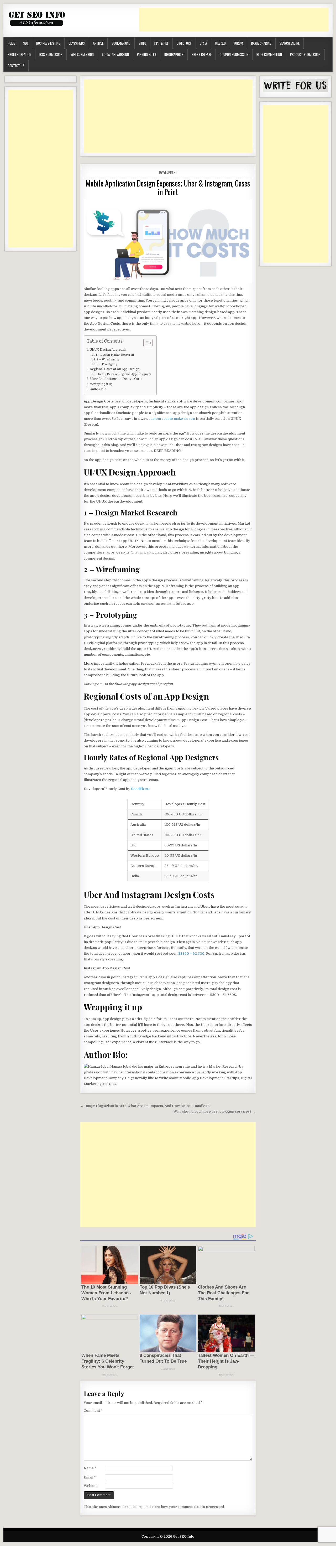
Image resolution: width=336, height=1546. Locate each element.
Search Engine (290, 43)
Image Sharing (261, 43)
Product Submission (305, 54)
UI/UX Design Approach (108, 349)
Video (142, 43)
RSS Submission (50, 54)
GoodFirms (140, 789)
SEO (25, 43)
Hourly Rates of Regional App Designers (124, 374)
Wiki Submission (82, 54)
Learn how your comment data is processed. (187, 1507)
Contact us (16, 65)
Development (168, 172)
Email (90, 1477)
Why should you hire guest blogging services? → (215, 1111)
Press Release (202, 54)
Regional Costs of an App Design (114, 369)
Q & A (203, 43)
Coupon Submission (234, 54)
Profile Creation (19, 54)
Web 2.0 (220, 43)
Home (11, 43)
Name (90, 1468)
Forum (238, 43)
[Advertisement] (234, 20)
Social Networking (115, 54)
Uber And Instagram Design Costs (116, 379)
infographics (173, 54)
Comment (93, 1411)
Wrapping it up (101, 384)
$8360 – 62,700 (191, 953)
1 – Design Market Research (115, 354)
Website (91, 1486)
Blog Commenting (269, 54)
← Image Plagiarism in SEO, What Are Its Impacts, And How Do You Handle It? (145, 1106)
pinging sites (146, 54)
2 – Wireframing (108, 359)
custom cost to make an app (172, 419)
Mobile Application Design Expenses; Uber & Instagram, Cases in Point (168, 188)
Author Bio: (98, 389)
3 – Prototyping (107, 364)
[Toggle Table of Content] (145, 342)
